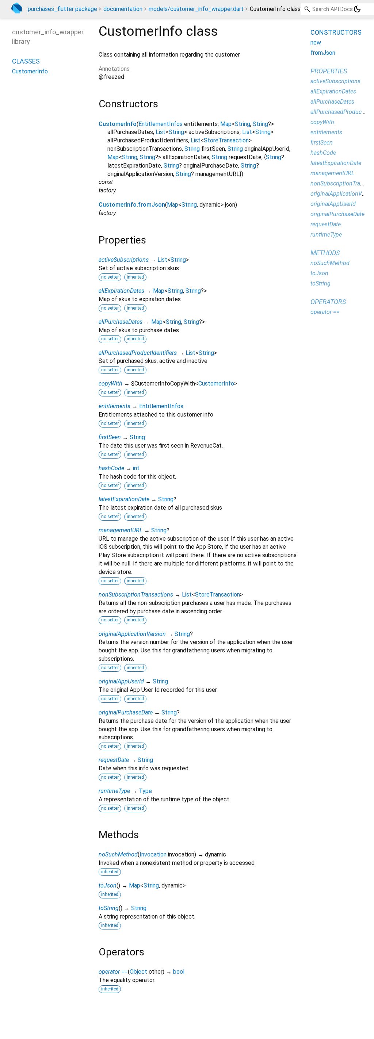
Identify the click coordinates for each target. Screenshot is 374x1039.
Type (145, 790)
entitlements (114, 406)
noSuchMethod (118, 854)
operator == (113, 971)
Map (226, 123)
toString (109, 908)
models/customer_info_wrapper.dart (196, 8)
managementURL (120, 530)
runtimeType (114, 790)
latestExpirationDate (124, 499)
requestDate (114, 759)
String (242, 123)
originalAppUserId (121, 681)
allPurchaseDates (120, 321)
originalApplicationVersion (132, 633)
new (315, 42)
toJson (108, 885)
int (136, 468)
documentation (122, 8)
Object (138, 971)
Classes (26, 61)
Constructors (336, 32)
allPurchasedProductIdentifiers (138, 352)
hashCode (111, 468)
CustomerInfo (118, 123)
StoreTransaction (226, 140)
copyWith (110, 383)
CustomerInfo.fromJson (132, 204)
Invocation (153, 854)
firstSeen (110, 437)
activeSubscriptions (124, 259)
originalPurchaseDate (126, 712)
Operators (328, 302)
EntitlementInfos (160, 123)
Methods (325, 253)
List (160, 132)
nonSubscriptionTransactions (136, 594)
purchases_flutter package (62, 8)
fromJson (322, 52)
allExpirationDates (121, 290)
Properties (328, 71)
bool (178, 971)
